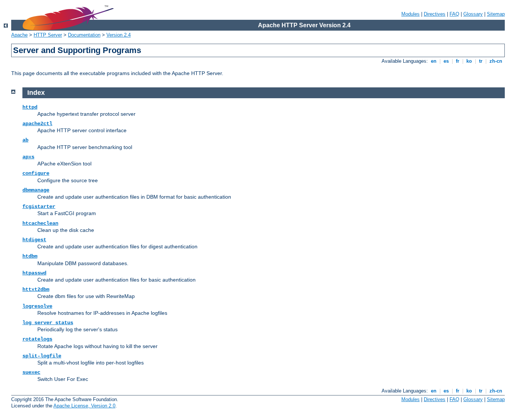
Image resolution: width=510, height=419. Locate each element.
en (433, 61)
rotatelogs (37, 339)
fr (457, 61)
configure (35, 173)
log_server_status (47, 323)
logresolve (37, 306)
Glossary (473, 14)
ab (25, 140)
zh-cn (496, 61)
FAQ (454, 14)
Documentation (84, 35)
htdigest (34, 240)
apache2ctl (37, 124)
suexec (31, 372)
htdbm (29, 256)
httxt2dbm (35, 289)
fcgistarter (38, 207)
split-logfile (41, 356)
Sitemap (496, 14)
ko (469, 61)
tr (481, 61)
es (446, 61)
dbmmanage (35, 190)
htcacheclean (40, 223)
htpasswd (34, 273)
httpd (29, 107)
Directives (434, 14)
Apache (19, 35)
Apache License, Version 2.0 (84, 406)
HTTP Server (48, 35)
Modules (410, 14)
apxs (28, 157)
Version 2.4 (118, 35)
